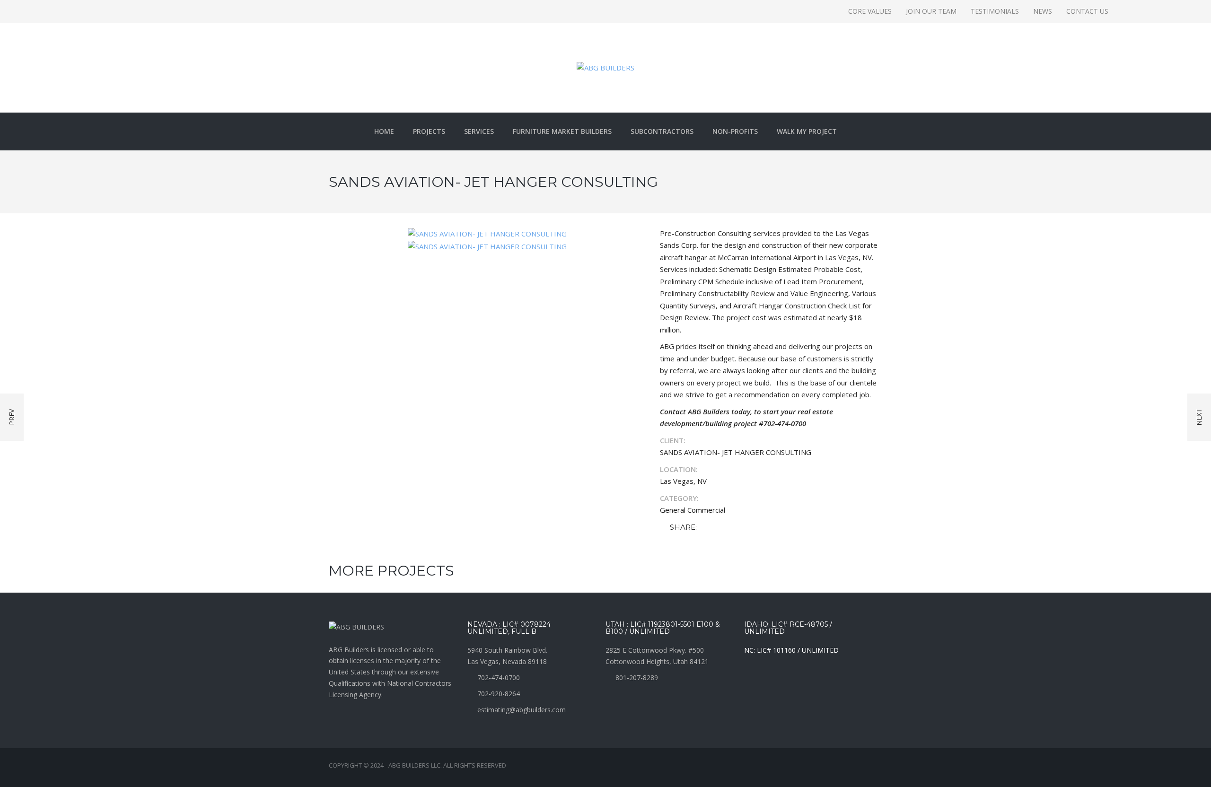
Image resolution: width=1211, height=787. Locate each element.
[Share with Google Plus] (733, 527)
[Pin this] (747, 527)
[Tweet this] (719, 527)
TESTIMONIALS (995, 11)
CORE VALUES (870, 11)
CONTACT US (1087, 11)
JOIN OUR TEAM (931, 11)
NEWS (1042, 11)
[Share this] (706, 527)
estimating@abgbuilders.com (521, 709)
